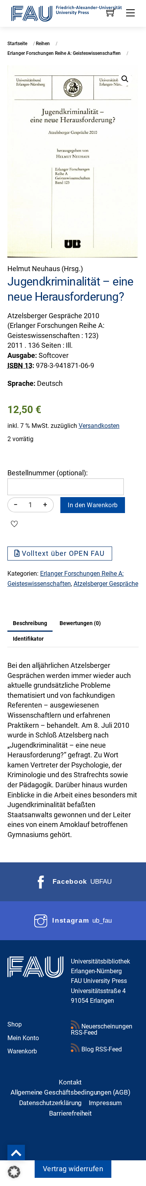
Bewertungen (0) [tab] (80, 623)
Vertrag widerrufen (73, 1169)
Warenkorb (22, 1051)
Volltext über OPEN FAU (63, 553)
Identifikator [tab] (28, 639)
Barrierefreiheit (70, 1113)
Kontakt (70, 1082)
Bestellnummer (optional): (47, 473)
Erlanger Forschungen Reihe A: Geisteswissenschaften (64, 53)
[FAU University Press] (73, 13)
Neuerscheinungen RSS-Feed (101, 1029)
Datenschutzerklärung (50, 1103)
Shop (14, 1024)
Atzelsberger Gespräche (106, 583)
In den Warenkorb (93, 505)
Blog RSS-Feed (101, 1049)
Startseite (17, 43)
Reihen (43, 43)
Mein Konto (23, 1038)
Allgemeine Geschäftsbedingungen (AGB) (70, 1092)
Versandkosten (99, 425)
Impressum (105, 1103)
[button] (125, 79)
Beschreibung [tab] (30, 623)
